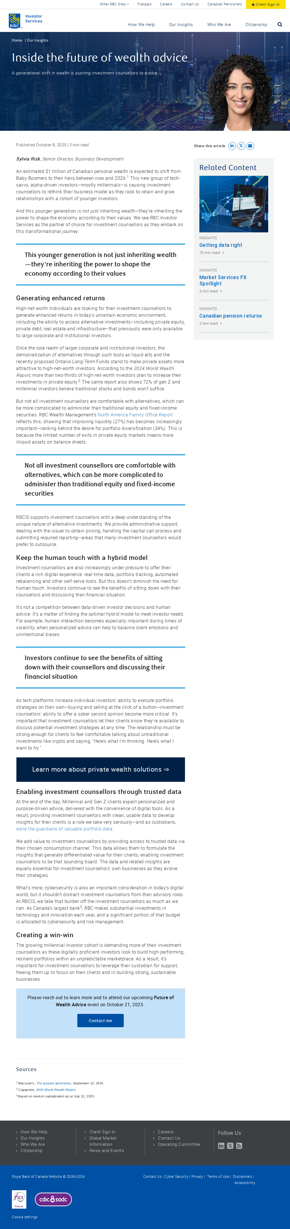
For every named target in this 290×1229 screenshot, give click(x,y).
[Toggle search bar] (280, 24)
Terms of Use (217, 1177)
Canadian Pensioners (225, 4)
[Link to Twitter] (230, 1146)
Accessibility (244, 1183)
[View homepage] (36, 20)
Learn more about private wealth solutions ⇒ (100, 769)
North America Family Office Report (135, 414)
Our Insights (37, 40)
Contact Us (190, 4)
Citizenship (31, 1150)
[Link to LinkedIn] (221, 1146)
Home (17, 40)
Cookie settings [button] (25, 1217)
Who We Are (33, 1144)
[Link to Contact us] (19, 1199)
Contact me (100, 1020)
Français (145, 4)
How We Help (34, 1131)
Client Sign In (267, 5)
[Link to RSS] (239, 1146)
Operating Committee (179, 1144)
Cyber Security (176, 1177)
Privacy (197, 1177)
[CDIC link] (53, 1199)
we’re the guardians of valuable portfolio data (64, 829)
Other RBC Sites (113, 4)
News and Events (106, 1150)
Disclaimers (242, 1177)
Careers (166, 4)
